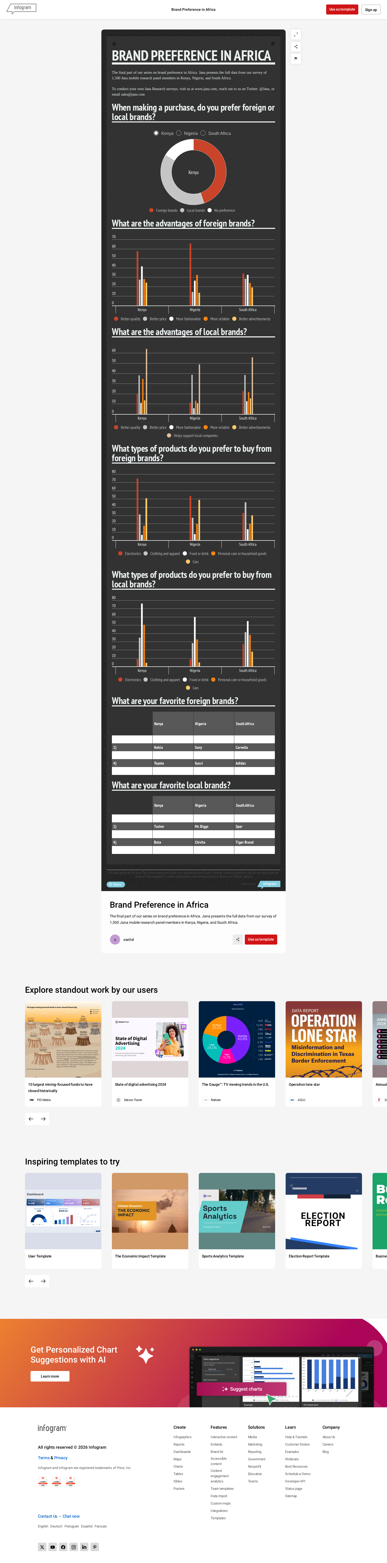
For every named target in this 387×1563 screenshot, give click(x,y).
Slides (177, 1481)
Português (71, 1526)
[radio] (164, 133)
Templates (218, 1518)
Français (101, 1526)
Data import (219, 1496)
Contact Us (47, 1516)
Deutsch (56, 1526)
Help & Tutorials (296, 1437)
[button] (164, 210)
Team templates (222, 1489)
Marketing (255, 1444)
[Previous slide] (31, 1119)
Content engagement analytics (220, 1476)
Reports (179, 1444)
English (43, 1526)
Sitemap (291, 1496)
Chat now (71, 1516)
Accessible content (218, 1461)
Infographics (182, 1437)
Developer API (295, 1481)
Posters (179, 1489)
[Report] (296, 59)
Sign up (371, 10)
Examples (292, 1452)
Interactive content (224, 1437)
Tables (178, 1474)
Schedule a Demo (297, 1474)
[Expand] (296, 35)
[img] (137, 278)
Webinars (292, 1459)
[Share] (296, 47)
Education (255, 1474)
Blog (325, 1452)
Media (252, 1437)
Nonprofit (254, 1466)
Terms (44, 1457)
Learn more (50, 1376)
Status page (293, 1489)
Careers (328, 1444)
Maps (177, 1459)
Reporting (254, 1452)
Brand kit (217, 1452)
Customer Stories (297, 1444)
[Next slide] (43, 1119)
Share (117, 884)
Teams (253, 1481)
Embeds (216, 1444)
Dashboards (182, 1452)
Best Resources (296, 1466)
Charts (178, 1466)
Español (86, 1526)
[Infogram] (21, 9)
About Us (328, 1437)
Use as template (342, 9)
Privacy (61, 1457)
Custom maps (221, 1503)
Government (256, 1459)
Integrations (219, 1511)
